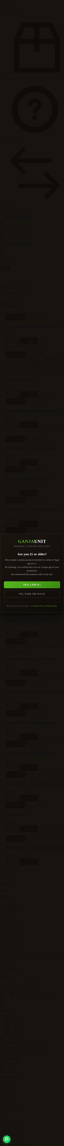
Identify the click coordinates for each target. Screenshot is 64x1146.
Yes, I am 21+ (32, 584)
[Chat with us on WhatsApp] (6, 1139)
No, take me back (32, 594)
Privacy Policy (52, 606)
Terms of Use (38, 606)
